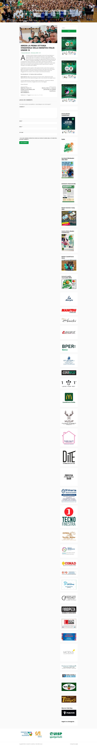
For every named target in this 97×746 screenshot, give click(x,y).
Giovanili (63, 13)
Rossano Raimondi (26, 53)
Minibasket (71, 13)
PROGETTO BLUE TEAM (25, 20)
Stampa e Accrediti (52, 17)
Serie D (38, 13)
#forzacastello (34, 17)
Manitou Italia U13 (34, 95)
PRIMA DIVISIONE (46, 13)
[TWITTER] (26, 14)
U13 (40, 53)
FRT (77, 743)
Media (61, 17)
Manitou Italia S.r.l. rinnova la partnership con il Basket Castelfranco (49, 89)
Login (35, 20)
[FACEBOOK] (19, 14)
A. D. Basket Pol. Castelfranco (48, 10)
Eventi (43, 17)
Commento (22, 106)
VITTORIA (41, 95)
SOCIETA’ (31, 13)
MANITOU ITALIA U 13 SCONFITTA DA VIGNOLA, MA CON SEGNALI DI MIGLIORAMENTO (28, 89)
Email (20, 126)
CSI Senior (56, 13)
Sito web (21, 132)
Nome (20, 121)
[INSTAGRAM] (23, 14)
